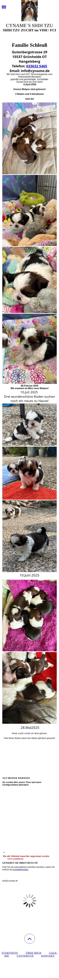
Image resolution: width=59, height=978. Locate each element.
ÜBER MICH (33, 952)
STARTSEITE (10, 952)
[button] (29, 939)
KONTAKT (48, 955)
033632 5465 (36, 66)
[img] (29, 10)
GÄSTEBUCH (25, 955)
